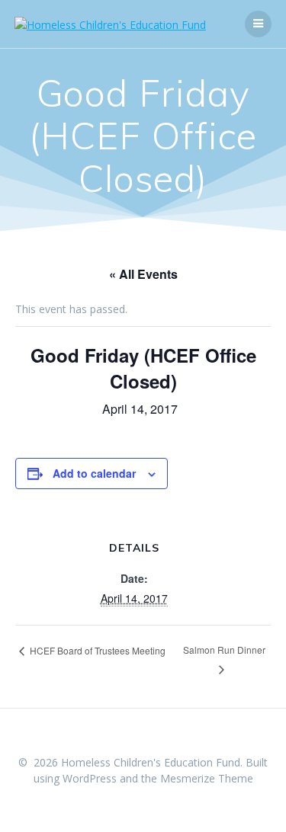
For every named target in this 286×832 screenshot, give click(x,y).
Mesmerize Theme (206, 778)
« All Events (143, 274)
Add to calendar (94, 473)
